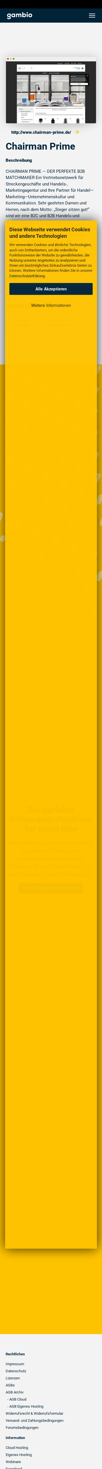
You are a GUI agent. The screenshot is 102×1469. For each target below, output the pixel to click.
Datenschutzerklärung (27, 275)
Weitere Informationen (51, 305)
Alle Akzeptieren (51, 289)
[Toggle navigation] (92, 15)
